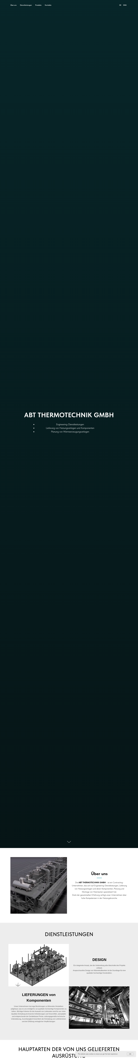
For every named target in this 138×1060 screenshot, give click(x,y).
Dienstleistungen (26, 5)
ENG (125, 5)
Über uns (13, 5)
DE (120, 5)
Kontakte (48, 5)
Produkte (38, 5)
